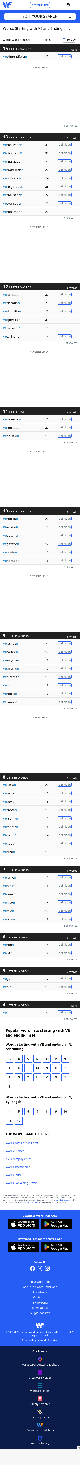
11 (9, 1121)
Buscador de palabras (40, 1430)
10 (65, 1111)
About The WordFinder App (40, 1287)
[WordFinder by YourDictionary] (7, 5)
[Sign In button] (67, 5)
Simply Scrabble (40, 1404)
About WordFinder (40, 1281)
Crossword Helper (40, 1377)
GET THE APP (40, 5)
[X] (40, 1268)
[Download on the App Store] (23, 1224)
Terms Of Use (40, 1308)
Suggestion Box (40, 1313)
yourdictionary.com (64, 1200)
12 (18, 1121)
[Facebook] (33, 1268)
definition (65, 56)
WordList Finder (40, 1391)
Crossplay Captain (40, 1417)
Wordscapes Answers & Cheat (40, 1364)
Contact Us (40, 1297)
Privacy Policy (40, 1302)
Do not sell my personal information (40, 1340)
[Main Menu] (75, 5)
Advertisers (40, 1292)
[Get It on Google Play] (56, 1224)
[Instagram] (47, 1268)
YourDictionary (40, 1443)
